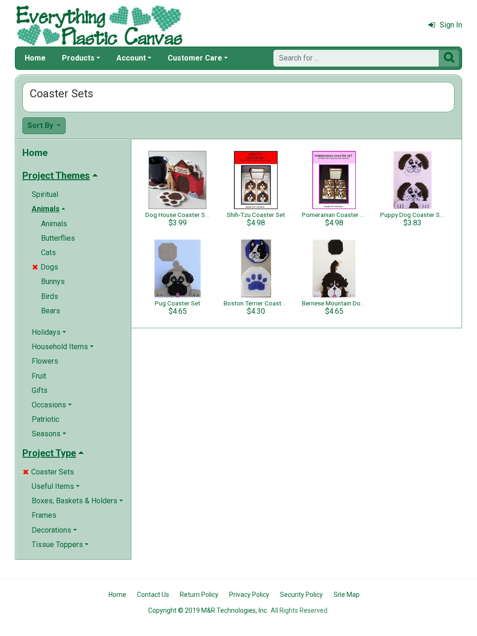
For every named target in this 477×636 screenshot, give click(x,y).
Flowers (45, 361)
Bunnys (53, 281)
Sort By (41, 125)
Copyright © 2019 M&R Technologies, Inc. (208, 610)
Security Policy (301, 594)
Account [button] (131, 58)
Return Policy (199, 594)
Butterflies (58, 238)
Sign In (451, 24)
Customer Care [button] (195, 58)
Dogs (45, 267)
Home (35, 58)
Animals (54, 223)
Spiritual (45, 194)
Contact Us (153, 594)
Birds (49, 296)
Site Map (347, 594)
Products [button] (78, 58)
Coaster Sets (48, 471)
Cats (48, 252)
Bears (50, 310)
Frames (44, 515)
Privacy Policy (249, 594)
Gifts (40, 390)
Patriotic (45, 419)
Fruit (39, 376)
